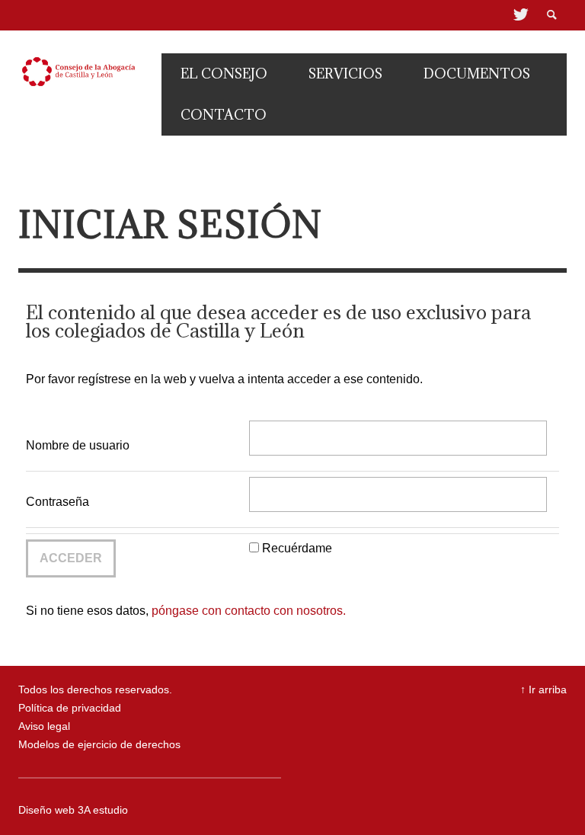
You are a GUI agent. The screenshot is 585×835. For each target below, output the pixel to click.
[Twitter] (519, 15)
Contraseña (57, 501)
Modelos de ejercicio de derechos (99, 744)
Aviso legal (44, 726)
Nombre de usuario (77, 445)
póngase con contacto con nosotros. (249, 610)
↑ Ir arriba (543, 690)
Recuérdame (297, 548)
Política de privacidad (69, 708)
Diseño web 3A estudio (73, 810)
